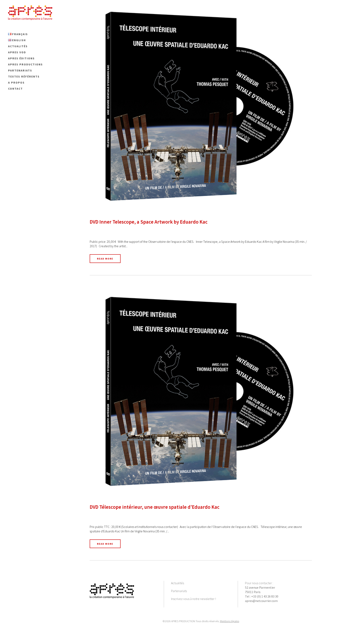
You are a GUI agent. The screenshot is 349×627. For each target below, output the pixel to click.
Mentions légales (229, 621)
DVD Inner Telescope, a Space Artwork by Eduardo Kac (149, 222)
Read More (105, 258)
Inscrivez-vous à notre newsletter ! (193, 599)
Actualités (177, 583)
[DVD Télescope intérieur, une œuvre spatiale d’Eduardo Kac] (201, 392)
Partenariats (179, 591)
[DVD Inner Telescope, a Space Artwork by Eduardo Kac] (201, 106)
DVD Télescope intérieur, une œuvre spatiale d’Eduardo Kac (155, 507)
